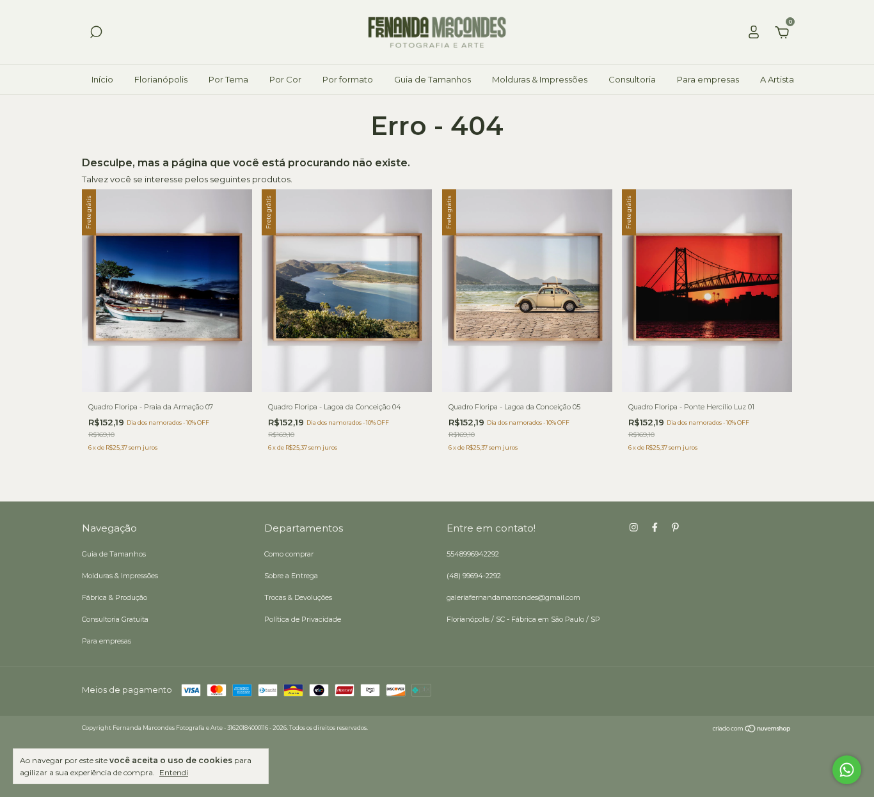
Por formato (347, 79)
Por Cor (285, 79)
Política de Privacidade (302, 619)
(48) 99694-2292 (474, 575)
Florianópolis (160, 79)
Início (102, 79)
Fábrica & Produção (114, 597)
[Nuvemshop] (752, 730)
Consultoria (632, 79)
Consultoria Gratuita (115, 619)
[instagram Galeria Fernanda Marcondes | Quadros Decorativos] (634, 527)
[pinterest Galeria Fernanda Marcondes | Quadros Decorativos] (675, 527)
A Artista (777, 79)
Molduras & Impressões (539, 79)
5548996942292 (473, 553)
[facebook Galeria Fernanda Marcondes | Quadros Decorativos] (655, 527)
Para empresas (708, 79)
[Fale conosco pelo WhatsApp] (846, 769)
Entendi (173, 772)
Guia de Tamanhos (432, 79)
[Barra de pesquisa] (96, 33)
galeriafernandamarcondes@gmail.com (513, 597)
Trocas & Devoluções (298, 597)
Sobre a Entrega (291, 575)
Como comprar (289, 553)
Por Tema (228, 79)
